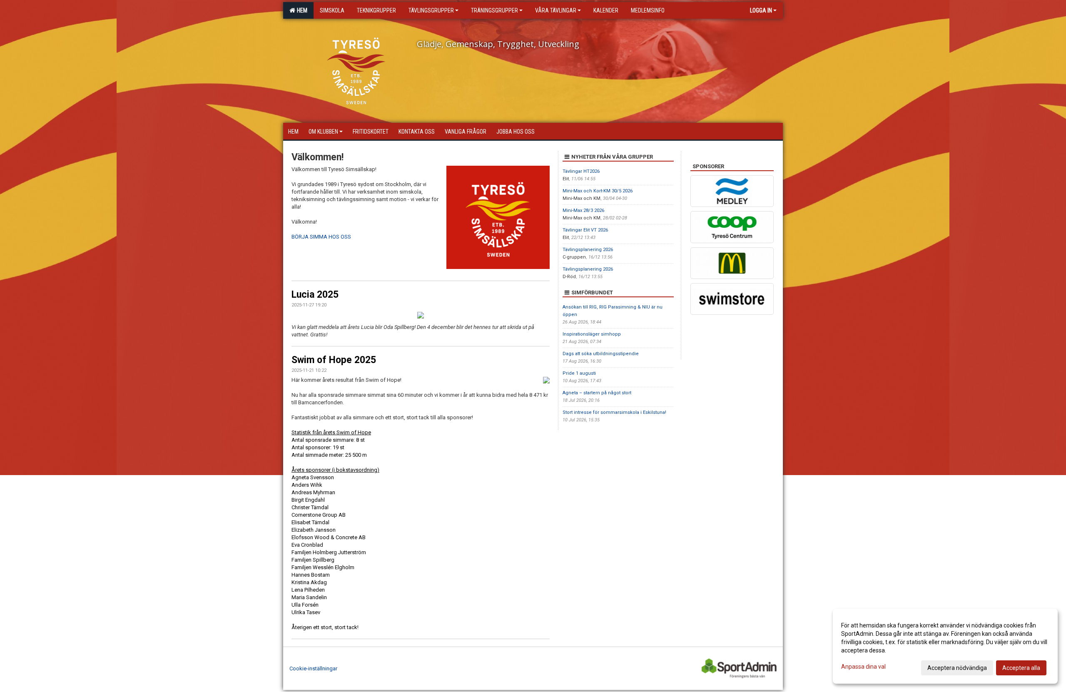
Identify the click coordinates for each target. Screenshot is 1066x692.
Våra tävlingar (555, 10)
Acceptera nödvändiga (957, 668)
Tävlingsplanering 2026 (588, 249)
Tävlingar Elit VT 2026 (585, 230)
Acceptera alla (1021, 668)
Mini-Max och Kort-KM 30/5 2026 (598, 191)
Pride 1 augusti (579, 373)
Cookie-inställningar (313, 668)
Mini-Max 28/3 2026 (583, 210)
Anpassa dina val (863, 666)
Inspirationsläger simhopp (592, 334)
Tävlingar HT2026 (581, 171)
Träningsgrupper (494, 10)
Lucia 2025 (315, 294)
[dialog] (945, 646)
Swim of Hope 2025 (333, 360)
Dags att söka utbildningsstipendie (601, 353)
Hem (300, 10)
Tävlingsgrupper (431, 10)
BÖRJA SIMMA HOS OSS (321, 237)
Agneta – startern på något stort (597, 393)
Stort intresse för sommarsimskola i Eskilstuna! (614, 412)
